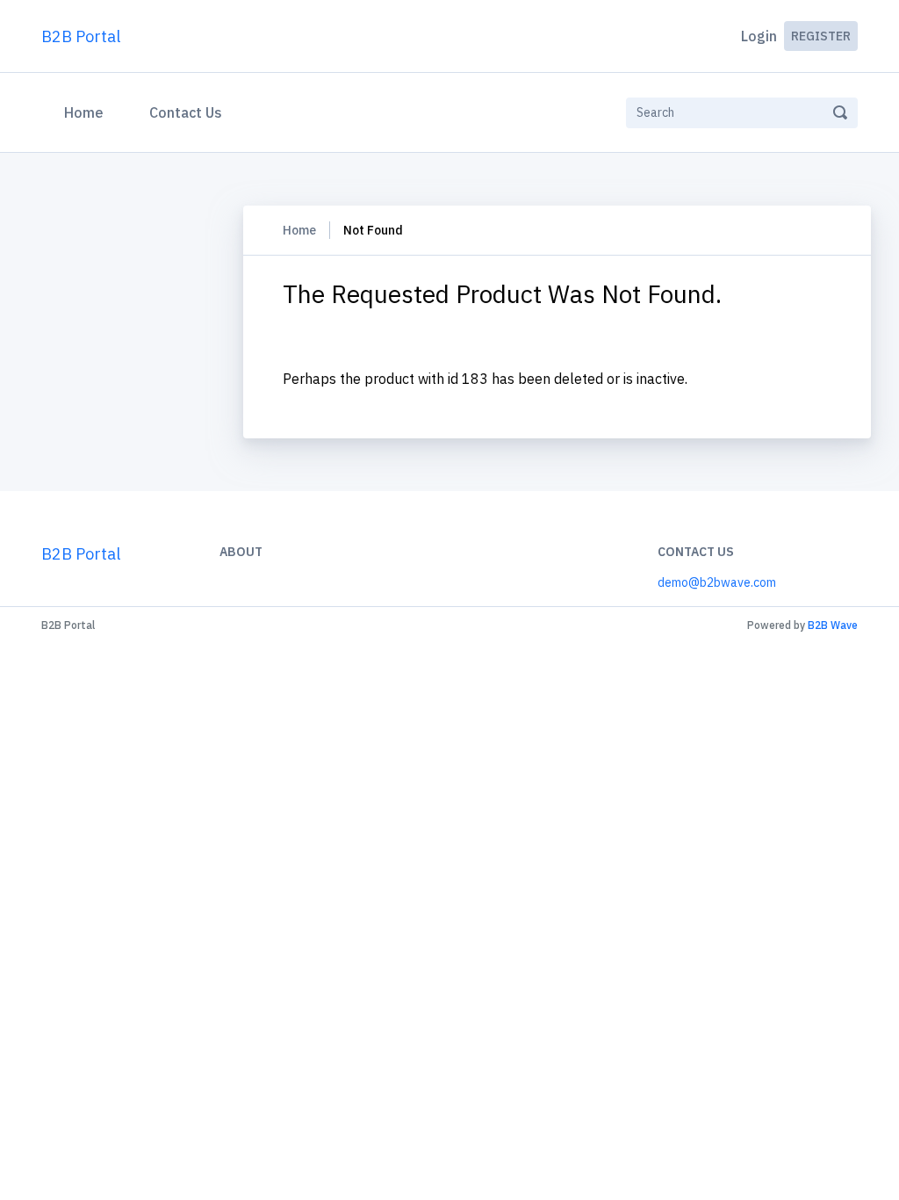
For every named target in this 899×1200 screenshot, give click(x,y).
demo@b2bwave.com (717, 582)
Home (87, 112)
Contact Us (185, 112)
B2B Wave (833, 625)
